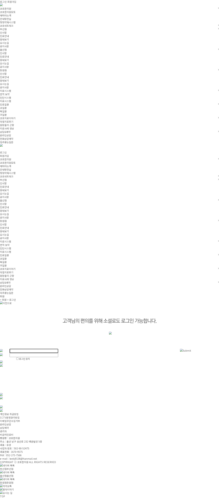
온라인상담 (5, 135)
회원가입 (11, 1)
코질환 (3, 108)
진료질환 (4, 104)
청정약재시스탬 (8, 22)
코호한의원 (5, 8)
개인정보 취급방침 (9, 414)
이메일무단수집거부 (10, 421)
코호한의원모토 (8, 12)
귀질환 (3, 114)
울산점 (3, 49)
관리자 (3, 431)
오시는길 (4, 43)
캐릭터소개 (5, 15)
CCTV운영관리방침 (10, 417)
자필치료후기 (6, 121)
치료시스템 (5, 90)
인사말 (3, 32)
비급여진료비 (6, 434)
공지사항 (4, 46)
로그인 (3, 1)
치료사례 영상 (7, 128)
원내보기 (4, 39)
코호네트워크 (6, 25)
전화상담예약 (6, 138)
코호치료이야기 (8, 118)
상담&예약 (5, 132)
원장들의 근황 (7, 125)
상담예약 (4, 427)
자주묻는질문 (6, 142)
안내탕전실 (5, 19)
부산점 (3, 29)
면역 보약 (5, 94)
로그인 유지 (24, 358)
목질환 (3, 111)
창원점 (3, 70)
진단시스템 (5, 97)
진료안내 (4, 36)
